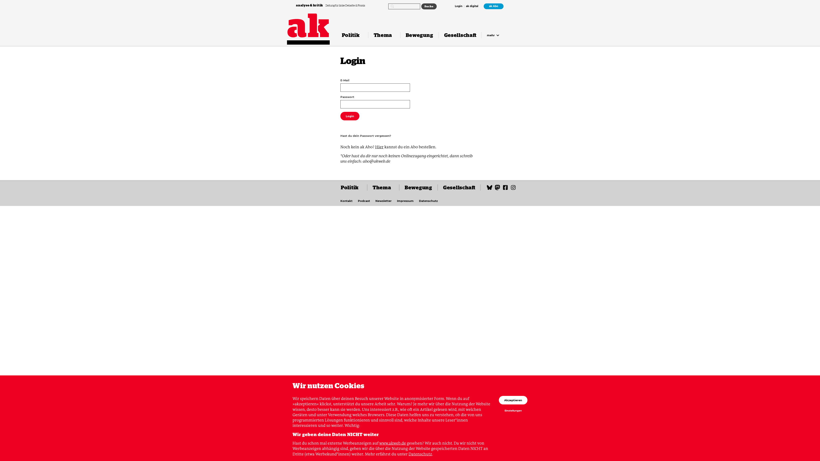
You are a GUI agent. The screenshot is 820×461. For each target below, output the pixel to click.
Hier (379, 147)
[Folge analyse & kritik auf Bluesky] (489, 189)
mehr (491, 35)
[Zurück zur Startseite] (308, 25)
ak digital (472, 6)
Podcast (364, 201)
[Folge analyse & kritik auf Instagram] (513, 189)
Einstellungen (513, 411)
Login (458, 6)
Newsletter (383, 201)
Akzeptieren (513, 400)
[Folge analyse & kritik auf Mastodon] (497, 189)
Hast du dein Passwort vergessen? (365, 135)
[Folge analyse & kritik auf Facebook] (505, 189)
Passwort (347, 97)
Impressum (405, 201)
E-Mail (344, 80)
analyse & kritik (310, 5)
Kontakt (346, 201)
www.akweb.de (392, 443)
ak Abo (493, 6)
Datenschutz (428, 201)
